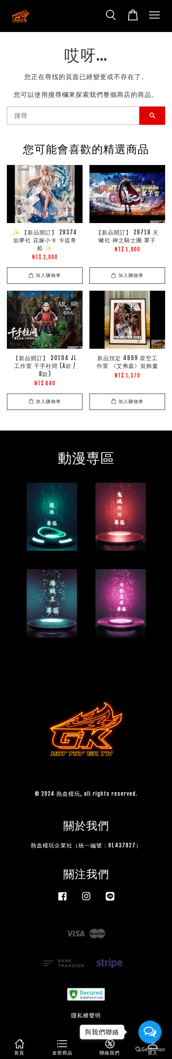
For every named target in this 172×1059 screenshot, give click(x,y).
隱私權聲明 (86, 1015)
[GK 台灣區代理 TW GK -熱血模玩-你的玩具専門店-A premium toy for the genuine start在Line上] (110, 900)
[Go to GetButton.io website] (150, 1050)
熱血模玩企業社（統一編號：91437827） (86, 845)
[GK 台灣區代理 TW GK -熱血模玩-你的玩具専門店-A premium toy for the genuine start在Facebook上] (62, 900)
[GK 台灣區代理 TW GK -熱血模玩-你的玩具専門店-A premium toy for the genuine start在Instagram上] (86, 900)
